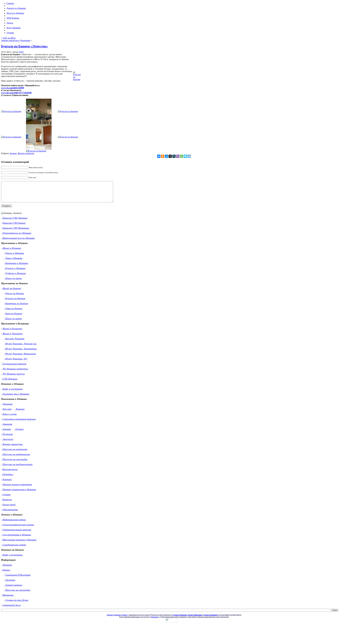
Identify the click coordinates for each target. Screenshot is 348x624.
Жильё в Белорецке (12, 328)
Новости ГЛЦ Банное (14, 223)
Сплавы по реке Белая (16, 600)
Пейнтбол (7, 474)
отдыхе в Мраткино (195, 615)
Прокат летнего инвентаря (17, 484)
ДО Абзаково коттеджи (15, 368)
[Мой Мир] (166, 156)
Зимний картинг (13, 585)
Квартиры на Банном (16, 303)
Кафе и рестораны (12, 389)
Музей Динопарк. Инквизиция (20, 353)
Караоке (20, 409)
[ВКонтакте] (158, 156)
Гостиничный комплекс (14, 363)
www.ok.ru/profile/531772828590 (16, 93)
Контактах (154, 617)
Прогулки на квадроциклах (16, 454)
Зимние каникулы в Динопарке (15, 40)
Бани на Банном (13, 313)
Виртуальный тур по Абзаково (18, 238)
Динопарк (7, 404)
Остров (19, 429)
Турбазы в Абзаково (15, 273)
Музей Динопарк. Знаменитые (21, 348)
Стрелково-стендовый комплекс (19, 419)
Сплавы (6, 494)
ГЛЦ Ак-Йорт (9, 38)
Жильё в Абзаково (11, 248)
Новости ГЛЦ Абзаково (14, 218)
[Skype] (185, 156)
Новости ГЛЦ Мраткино (15, 228)
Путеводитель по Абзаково (16, 233)
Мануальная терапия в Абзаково (19, 539)
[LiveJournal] (174, 156)
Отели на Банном (14, 293)
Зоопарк (6, 429)
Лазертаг (10, 580)
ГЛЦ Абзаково (9, 378)
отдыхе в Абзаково (180, 615)
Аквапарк (7, 424)
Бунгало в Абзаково (15, 268)
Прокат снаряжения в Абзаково (19, 489)
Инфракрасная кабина (14, 519)
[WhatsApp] (181, 156)
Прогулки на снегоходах (14, 459)
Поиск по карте (13, 278)
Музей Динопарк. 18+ (16, 358)
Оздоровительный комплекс (16, 529)
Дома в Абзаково (13, 258)
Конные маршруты (12, 444)
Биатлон (7, 499)
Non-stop (7, 409)
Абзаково (7, 565)
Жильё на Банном (26, 153)
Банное (13, 153)
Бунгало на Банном (15, 298)
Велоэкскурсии (10, 469)
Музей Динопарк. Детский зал (21, 343)
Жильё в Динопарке (12, 333)
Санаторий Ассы (11, 605)
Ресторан (7, 434)
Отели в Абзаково (14, 253)
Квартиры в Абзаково (16, 263)
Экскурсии (7, 439)
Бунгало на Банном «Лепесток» (24, 46)
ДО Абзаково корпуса (13, 373)
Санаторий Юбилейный (17, 575)
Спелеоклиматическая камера (18, 524)
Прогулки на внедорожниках (17, 464)
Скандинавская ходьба (14, 544)
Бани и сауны (9, 414)
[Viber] (177, 156)
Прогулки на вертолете (14, 449)
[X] (170, 156)
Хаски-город (8, 504)
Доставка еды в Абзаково (15, 394)
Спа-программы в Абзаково (16, 534)
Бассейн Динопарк (14, 338)
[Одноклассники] (162, 156)
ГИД (21, 52)
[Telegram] (189, 156)
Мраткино (8, 595)
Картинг (7, 479)
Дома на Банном (13, 308)
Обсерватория (10, 509)
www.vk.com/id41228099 (12, 88)
